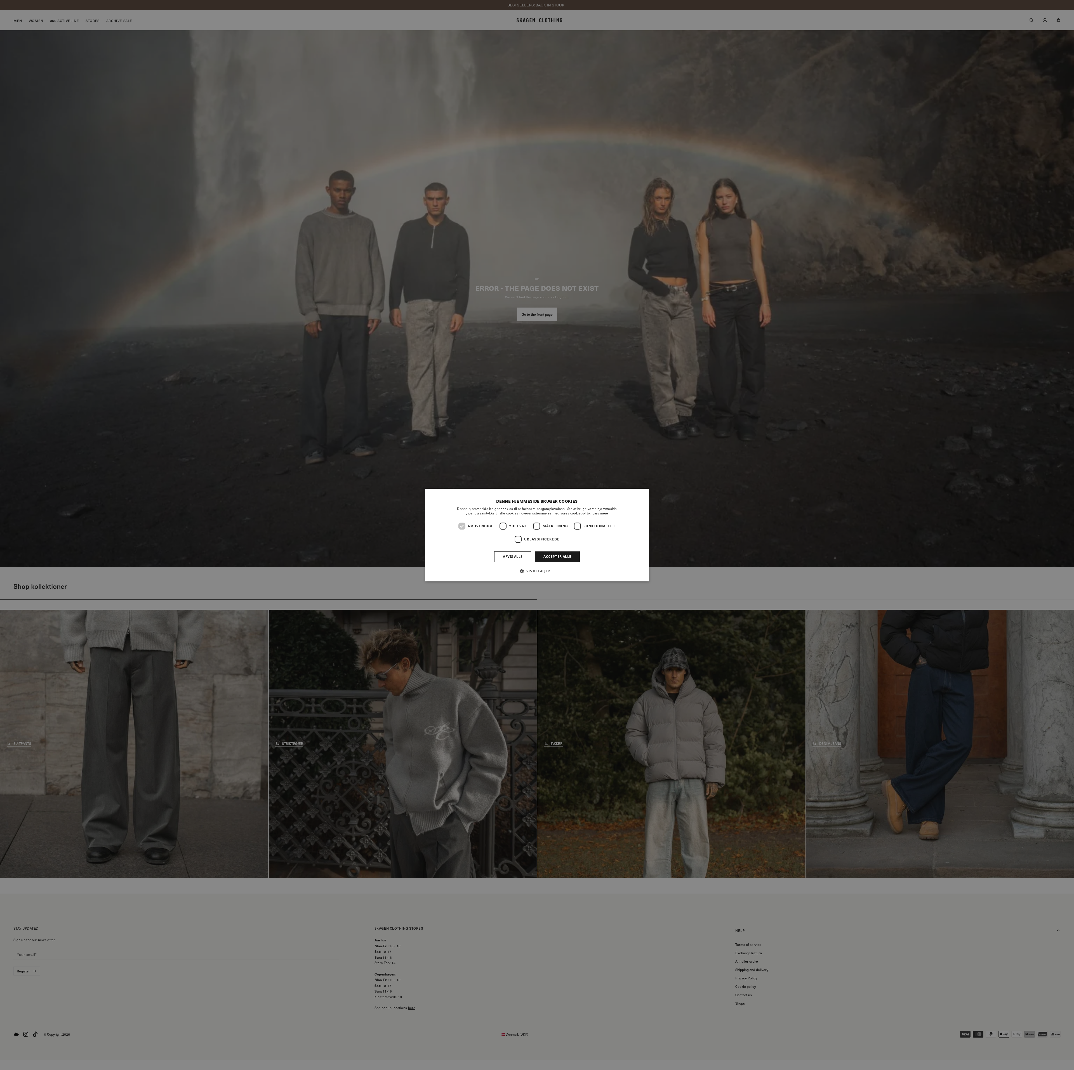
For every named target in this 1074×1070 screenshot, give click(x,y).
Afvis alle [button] (512, 556)
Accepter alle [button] (557, 556)
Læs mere (600, 513)
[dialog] (537, 535)
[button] (537, 571)
